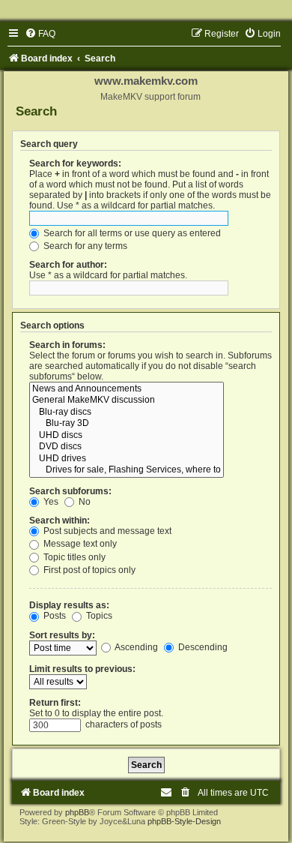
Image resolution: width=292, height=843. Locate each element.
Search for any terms (84, 246)
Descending (202, 647)
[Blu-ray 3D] (126, 424)
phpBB (77, 812)
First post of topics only (88, 570)
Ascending (135, 647)
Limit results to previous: (82, 669)
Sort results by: (62, 635)
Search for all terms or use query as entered (131, 233)
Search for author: (68, 265)
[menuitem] (40, 33)
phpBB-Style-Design (184, 821)
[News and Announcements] (126, 389)
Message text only (79, 543)
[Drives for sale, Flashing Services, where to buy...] (126, 470)
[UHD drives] (126, 459)
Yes (49, 501)
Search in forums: (67, 345)
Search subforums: (70, 491)
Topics (98, 615)
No (83, 501)
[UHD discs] (126, 436)
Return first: (55, 703)
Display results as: (69, 605)
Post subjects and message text (106, 531)
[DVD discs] (126, 447)
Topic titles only (73, 557)
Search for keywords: (75, 163)
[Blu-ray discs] (126, 412)
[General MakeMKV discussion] (126, 400)
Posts (53, 615)
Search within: (59, 520)
